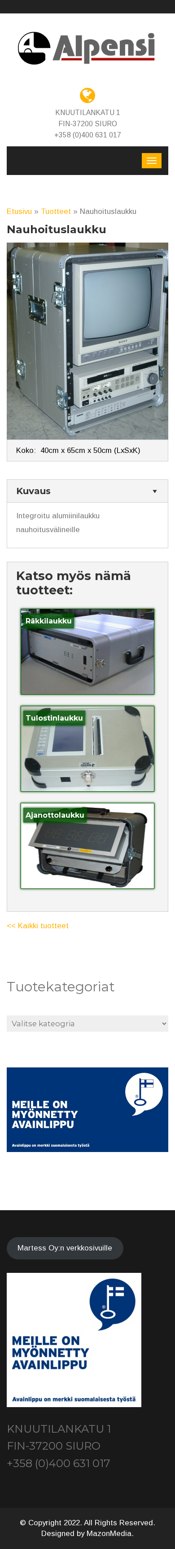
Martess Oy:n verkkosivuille (65, 1248)
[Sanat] (87, 48)
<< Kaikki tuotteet (38, 926)
